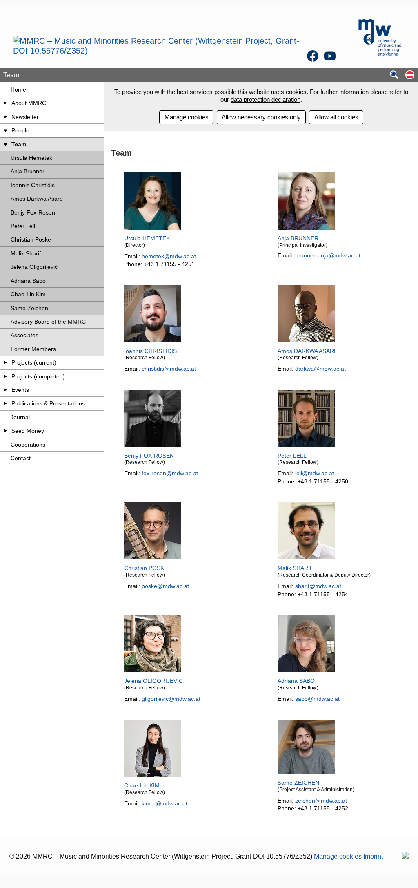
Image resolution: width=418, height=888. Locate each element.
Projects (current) (33, 362)
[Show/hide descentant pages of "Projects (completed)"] (5, 376)
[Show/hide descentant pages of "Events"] (5, 389)
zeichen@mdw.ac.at (321, 800)
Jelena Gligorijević (34, 267)
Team (18, 144)
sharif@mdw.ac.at (318, 586)
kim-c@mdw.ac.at (164, 803)
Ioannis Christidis (33, 185)
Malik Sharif (26, 253)
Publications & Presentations (48, 403)
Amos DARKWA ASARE (308, 351)
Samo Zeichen (29, 308)
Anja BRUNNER (298, 238)
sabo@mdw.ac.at (317, 699)
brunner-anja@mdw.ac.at (327, 255)
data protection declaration (265, 99)
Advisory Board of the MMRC (48, 321)
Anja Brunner (27, 171)
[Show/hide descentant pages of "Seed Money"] (5, 430)
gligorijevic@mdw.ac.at (171, 699)
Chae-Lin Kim (28, 294)
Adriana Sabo (28, 280)
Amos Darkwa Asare (37, 198)
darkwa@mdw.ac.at (320, 368)
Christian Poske (31, 239)
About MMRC (28, 103)
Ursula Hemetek (31, 157)
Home (18, 89)
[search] (394, 75)
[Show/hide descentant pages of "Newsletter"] (5, 116)
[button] (409, 75)
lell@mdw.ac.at (314, 473)
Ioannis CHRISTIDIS (150, 351)
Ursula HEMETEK (147, 238)
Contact (21, 458)
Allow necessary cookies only (261, 117)
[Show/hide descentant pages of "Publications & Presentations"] (5, 403)
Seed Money (27, 430)
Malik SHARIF (296, 568)
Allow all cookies (336, 117)
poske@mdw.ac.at (165, 586)
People (20, 130)
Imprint (373, 856)
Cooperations (28, 444)
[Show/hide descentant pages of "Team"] (5, 144)
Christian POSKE (146, 568)
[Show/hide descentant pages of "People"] (5, 130)
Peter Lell (23, 226)
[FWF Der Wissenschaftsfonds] (405, 856)
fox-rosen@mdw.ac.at (170, 473)
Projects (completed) (38, 376)
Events (20, 390)
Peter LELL (292, 455)
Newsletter (25, 117)
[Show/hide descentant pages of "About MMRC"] (5, 103)
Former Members (33, 349)
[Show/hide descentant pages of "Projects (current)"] (5, 362)
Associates (24, 335)
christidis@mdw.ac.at (169, 368)
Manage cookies (187, 117)
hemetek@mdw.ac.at (169, 256)
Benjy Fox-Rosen (33, 212)
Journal (20, 417)
